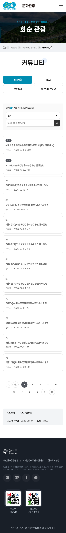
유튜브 (36, 478)
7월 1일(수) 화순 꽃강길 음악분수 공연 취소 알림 (26, 303)
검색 (57, 123)
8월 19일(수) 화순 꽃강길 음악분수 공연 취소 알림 (27, 185)
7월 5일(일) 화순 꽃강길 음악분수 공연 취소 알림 (26, 264)
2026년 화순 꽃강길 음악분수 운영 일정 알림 (25, 165)
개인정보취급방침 (10, 460)
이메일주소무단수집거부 (33, 460)
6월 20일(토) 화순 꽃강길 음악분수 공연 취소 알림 (27, 362)
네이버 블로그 (17, 478)
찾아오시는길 (53, 460)
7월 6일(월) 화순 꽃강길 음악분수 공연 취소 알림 (26, 244)
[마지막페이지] (52, 392)
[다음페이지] (44, 392)
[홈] (6, 47)
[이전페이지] (15, 384)
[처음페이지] (9, 384)
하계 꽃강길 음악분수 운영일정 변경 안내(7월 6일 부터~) (30, 145)
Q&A (48, 79)
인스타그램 (7, 478)
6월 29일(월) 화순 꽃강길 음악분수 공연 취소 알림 (27, 323)
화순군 (10, 451)
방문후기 (18, 89)
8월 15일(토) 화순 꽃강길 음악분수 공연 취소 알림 (27, 205)
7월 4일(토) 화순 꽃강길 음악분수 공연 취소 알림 (26, 283)
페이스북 (26, 478)
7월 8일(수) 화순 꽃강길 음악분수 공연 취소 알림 (26, 224)
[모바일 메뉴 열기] (61, 5)
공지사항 (18, 79)
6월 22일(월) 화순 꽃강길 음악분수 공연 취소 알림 (27, 342)
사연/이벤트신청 (48, 89)
